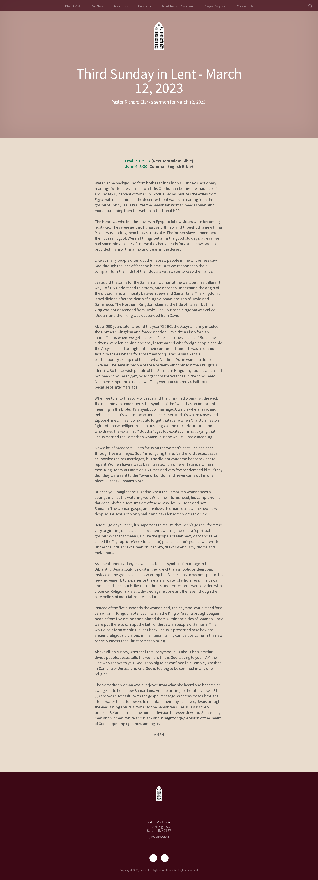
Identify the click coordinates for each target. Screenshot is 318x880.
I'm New (97, 5)
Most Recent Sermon (177, 5)
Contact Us (245, 5)
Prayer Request (215, 5)
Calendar (144, 5)
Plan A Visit (73, 5)
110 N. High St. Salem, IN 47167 (159, 828)
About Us (121, 5)
